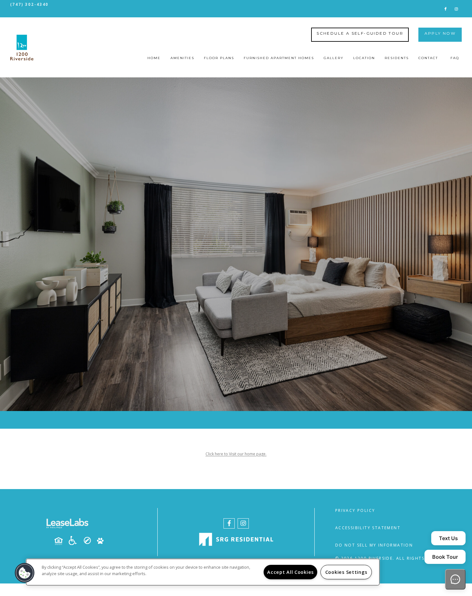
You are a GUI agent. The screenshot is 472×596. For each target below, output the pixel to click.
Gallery (334, 58)
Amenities (182, 58)
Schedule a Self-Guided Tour (360, 33)
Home (154, 58)
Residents (397, 58)
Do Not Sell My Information (374, 545)
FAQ (454, 58)
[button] (445, 8)
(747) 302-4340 (29, 4)
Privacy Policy (355, 510)
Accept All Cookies (290, 572)
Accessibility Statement (367, 527)
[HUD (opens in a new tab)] (61, 541)
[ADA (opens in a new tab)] (75, 540)
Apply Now (440, 33)
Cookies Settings (346, 572)
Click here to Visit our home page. (236, 454)
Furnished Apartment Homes (279, 58)
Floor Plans (219, 58)
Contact (428, 58)
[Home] (21, 47)
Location (364, 58)
